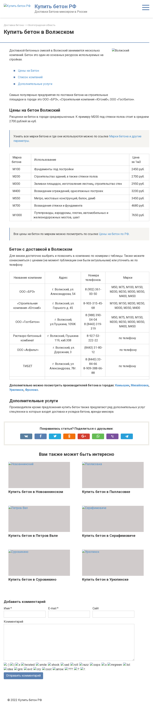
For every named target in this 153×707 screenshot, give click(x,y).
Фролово (31, 390)
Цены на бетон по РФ (114, 234)
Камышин (122, 385)
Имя (8, 608)
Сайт (96, 608)
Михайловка (140, 385)
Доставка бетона (14, 25)
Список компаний (30, 77)
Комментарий (13, 621)
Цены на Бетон (28, 70)
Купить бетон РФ (55, 6)
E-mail (53, 608)
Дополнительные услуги (35, 84)
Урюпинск (16, 390)
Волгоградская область (41, 25)
